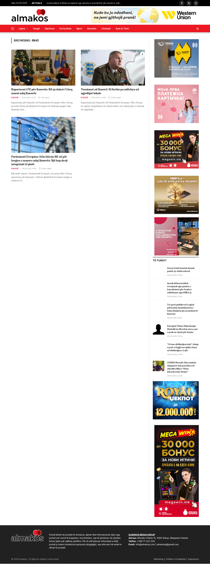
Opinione (50, 28)
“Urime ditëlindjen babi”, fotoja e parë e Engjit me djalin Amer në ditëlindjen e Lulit (182, 347)
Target (36, 28)
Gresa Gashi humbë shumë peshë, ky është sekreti (180, 270)
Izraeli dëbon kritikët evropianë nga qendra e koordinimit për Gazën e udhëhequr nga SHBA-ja (85, 3)
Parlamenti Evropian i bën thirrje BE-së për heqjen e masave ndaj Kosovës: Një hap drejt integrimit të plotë (39, 160)
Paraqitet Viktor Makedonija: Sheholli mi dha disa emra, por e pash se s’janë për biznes (182, 329)
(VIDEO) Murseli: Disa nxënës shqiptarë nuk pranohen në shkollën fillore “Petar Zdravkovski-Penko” (181, 367)
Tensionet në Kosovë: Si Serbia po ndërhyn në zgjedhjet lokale (110, 91)
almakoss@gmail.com (168, 544)
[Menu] (12, 28)
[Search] (197, 28)
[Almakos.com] (29, 15)
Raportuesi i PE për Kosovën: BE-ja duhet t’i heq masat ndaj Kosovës (41, 91)
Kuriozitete (65, 28)
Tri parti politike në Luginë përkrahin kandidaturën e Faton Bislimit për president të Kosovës (182, 309)
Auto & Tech (122, 28)
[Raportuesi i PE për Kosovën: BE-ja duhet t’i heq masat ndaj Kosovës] (43, 68)
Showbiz (91, 28)
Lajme (22, 28)
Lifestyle (106, 28)
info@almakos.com (145, 544)
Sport (79, 28)
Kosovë (14, 97)
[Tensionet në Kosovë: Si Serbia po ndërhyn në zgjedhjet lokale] (113, 68)
